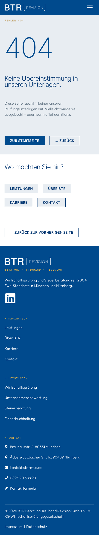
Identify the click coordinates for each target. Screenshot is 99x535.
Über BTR (12, 338)
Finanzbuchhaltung (20, 418)
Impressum (14, 526)
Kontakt (11, 359)
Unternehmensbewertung (26, 397)
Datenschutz (36, 526)
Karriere (11, 348)
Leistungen (14, 327)
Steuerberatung (18, 408)
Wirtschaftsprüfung (21, 387)
